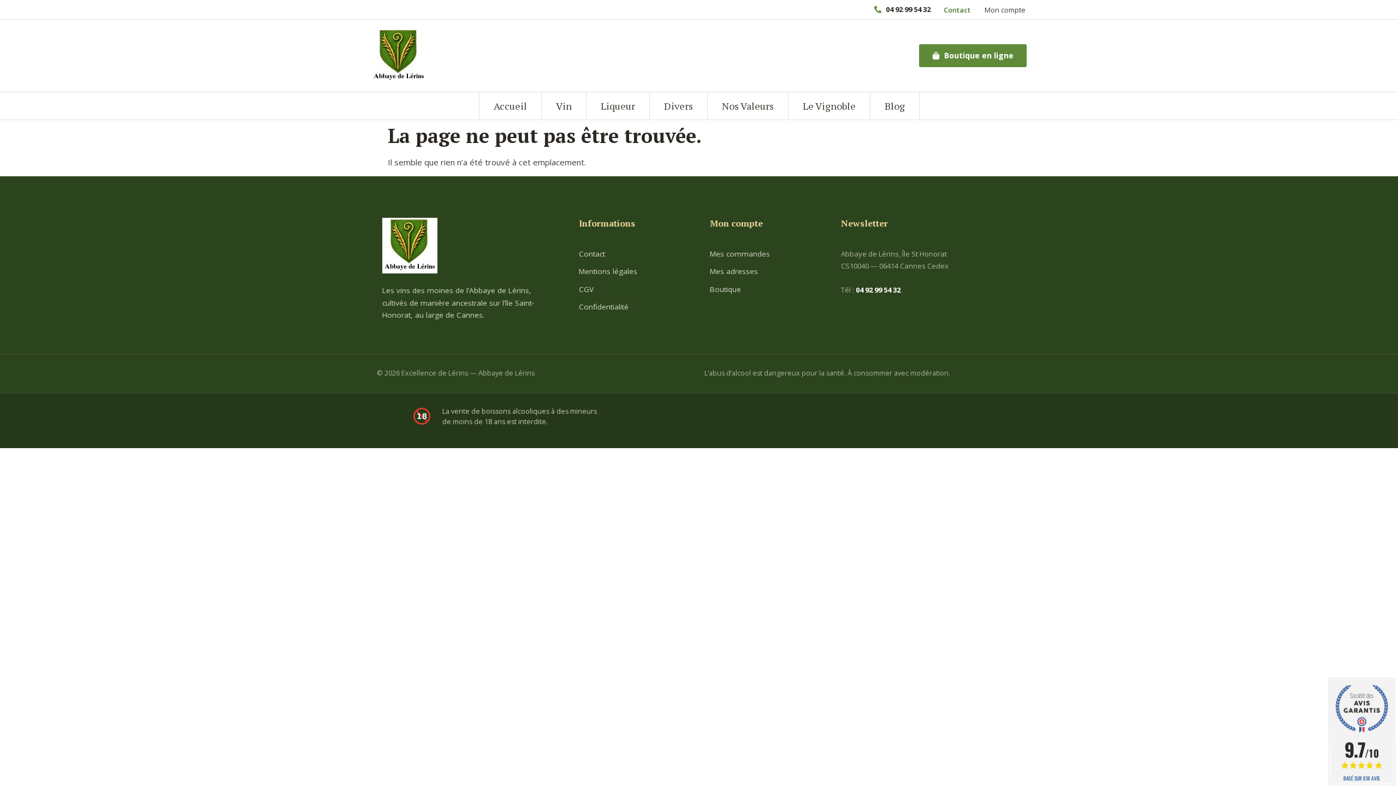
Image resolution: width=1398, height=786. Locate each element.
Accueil (510, 105)
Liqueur (618, 105)
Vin (564, 105)
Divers (678, 105)
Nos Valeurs (748, 105)
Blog (895, 105)
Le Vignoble (829, 105)
